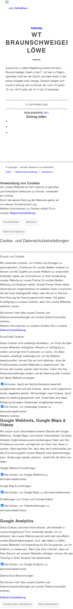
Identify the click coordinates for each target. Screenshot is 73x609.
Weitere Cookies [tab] (9, 416)
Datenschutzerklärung (22, 213)
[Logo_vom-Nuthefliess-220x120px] (30, 8)
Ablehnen (31, 221)
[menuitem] (8, 172)
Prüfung (36, 28)
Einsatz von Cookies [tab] (12, 256)
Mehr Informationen (14, 231)
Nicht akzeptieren (48, 604)
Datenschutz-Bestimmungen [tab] (16, 575)
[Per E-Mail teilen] (11, 133)
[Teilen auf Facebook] (11, 121)
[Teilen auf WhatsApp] (11, 127)
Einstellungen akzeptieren (17, 604)
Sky (46, 112)
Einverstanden (11, 221)
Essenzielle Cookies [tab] (12, 336)
